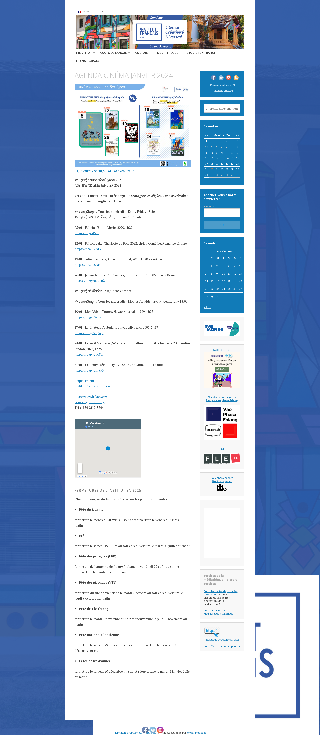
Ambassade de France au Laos (221, 639)
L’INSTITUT (84, 53)
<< (206, 135)
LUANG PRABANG (88, 61)
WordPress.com (196, 732)
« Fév (207, 307)
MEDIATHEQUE (167, 53)
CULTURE (141, 53)
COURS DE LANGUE (113, 53)
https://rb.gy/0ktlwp (89, 317)
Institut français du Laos (92, 386)
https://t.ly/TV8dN (88, 249)
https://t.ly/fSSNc (87, 265)
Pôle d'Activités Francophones (222, 646)
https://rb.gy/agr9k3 (89, 370)
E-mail (209, 206)
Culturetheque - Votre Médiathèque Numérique (218, 612)
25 (212, 169)
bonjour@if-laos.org (89, 402)
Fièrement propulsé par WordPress (135, 732)
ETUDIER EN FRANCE (201, 53)
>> (237, 135)
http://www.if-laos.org (91, 396)
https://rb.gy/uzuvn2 (90, 280)
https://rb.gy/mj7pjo (89, 333)
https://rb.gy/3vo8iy (89, 354)
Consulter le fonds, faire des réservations (221, 592)
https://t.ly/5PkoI (87, 233)
